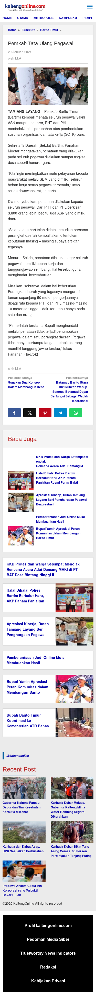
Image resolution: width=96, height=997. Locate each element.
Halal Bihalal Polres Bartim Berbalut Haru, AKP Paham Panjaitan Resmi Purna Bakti (57, 478)
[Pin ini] (45, 412)
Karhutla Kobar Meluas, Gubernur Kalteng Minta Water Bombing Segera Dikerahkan (68, 809)
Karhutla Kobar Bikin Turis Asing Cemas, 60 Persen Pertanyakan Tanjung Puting (71, 851)
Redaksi (48, 967)
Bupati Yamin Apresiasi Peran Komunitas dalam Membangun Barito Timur (58, 533)
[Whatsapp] (75, 412)
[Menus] (89, 7)
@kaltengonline (17, 756)
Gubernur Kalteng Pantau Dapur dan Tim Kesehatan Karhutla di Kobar (21, 807)
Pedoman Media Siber (48, 939)
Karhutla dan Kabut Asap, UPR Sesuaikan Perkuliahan (23, 848)
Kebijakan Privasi (48, 981)
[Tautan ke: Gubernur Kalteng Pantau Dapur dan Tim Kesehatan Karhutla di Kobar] (24, 788)
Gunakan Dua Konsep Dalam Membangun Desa (26, 382)
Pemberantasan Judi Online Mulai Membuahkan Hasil (60, 519)
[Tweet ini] (29, 412)
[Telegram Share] (60, 412)
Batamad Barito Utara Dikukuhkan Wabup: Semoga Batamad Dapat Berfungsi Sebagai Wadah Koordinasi (69, 389)
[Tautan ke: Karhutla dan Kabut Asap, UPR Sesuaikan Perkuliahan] (24, 832)
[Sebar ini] (14, 412)
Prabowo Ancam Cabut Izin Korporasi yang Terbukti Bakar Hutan (22, 890)
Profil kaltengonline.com (48, 925)
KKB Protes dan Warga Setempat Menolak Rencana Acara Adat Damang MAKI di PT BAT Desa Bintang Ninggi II (62, 463)
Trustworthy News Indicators (48, 953)
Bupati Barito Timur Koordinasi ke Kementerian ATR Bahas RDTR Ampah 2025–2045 (28, 725)
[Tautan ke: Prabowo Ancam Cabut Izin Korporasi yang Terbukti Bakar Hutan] (24, 871)
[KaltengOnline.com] (26, 6)
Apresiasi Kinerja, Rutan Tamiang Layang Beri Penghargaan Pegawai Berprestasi (61, 499)
